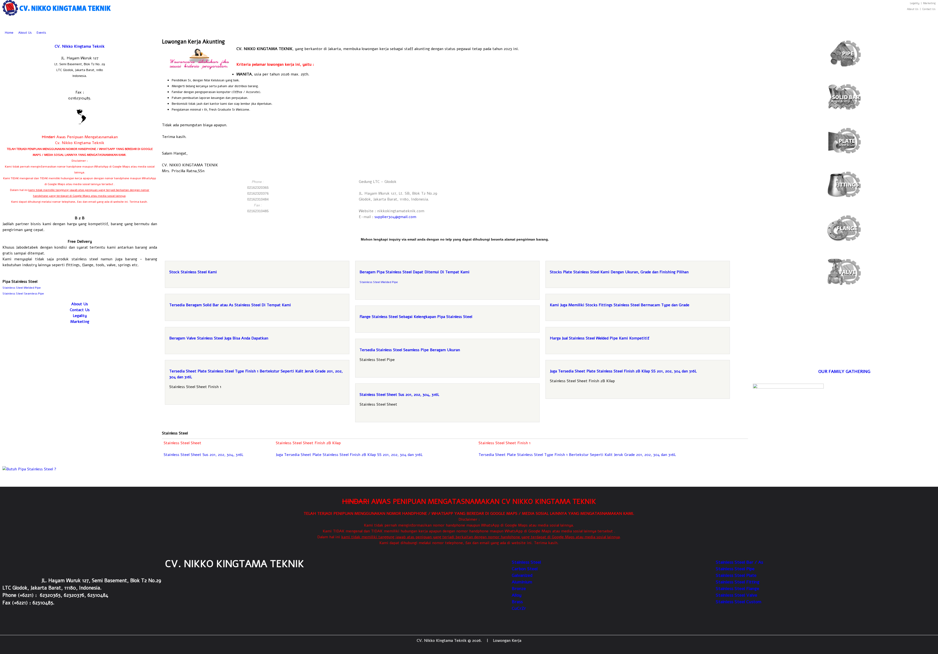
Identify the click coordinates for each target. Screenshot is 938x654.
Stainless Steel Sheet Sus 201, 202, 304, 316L (399, 394)
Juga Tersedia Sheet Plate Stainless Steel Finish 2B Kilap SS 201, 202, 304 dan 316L (623, 371)
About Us (25, 33)
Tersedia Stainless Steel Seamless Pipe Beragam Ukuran (410, 350)
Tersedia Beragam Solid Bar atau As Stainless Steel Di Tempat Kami (230, 305)
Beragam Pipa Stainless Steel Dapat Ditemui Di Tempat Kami (414, 272)
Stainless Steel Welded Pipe (379, 282)
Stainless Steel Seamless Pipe (23, 293)
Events (41, 33)
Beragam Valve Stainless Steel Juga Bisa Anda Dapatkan (218, 338)
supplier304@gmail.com (395, 217)
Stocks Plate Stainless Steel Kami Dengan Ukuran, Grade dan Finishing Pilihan (619, 272)
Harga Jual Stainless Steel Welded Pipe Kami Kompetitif (599, 338)
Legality (80, 315)
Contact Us (80, 310)
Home (9, 33)
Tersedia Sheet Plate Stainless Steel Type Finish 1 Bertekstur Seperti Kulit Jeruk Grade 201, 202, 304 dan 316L (577, 454)
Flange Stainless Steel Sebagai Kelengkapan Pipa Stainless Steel (416, 316)
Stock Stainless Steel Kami (193, 272)
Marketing (79, 321)
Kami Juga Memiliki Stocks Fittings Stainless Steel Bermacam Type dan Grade (619, 305)
